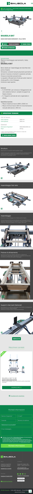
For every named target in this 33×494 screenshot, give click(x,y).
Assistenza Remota (6, 481)
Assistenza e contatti (6, 468)
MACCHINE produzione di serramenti (22, 8)
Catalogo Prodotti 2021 (6, 476)
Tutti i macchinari (6, 8)
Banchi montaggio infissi (7, 9)
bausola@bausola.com (23, 468)
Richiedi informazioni (16, 446)
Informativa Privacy (18, 437)
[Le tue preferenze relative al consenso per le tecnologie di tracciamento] (30, 491)
